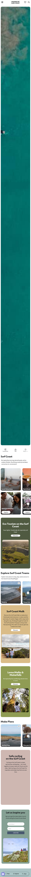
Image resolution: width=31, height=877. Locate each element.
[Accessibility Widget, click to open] (3, 874)
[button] (28, 479)
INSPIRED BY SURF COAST (15, 2)
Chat (25, 874)
